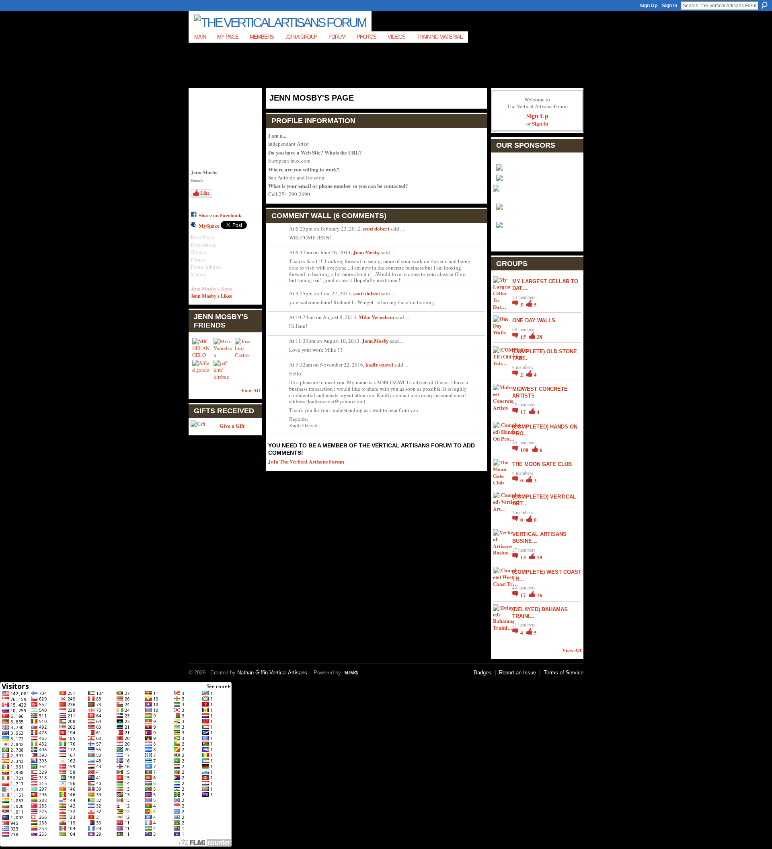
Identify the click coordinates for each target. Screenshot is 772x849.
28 (539, 336)
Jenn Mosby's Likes (211, 295)
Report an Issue (517, 673)
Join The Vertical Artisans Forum (306, 461)
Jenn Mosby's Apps (211, 288)
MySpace (209, 225)
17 (523, 412)
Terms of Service (563, 673)
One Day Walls (533, 320)
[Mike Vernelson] (223, 347)
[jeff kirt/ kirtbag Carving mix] (223, 369)
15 (523, 336)
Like (204, 193)
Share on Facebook (220, 215)
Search (764, 5)
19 (539, 557)
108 (525, 449)
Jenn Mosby (366, 252)
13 (523, 557)
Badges (482, 673)
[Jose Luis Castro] (244, 347)
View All (250, 390)
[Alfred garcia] (201, 369)
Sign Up (648, 5)
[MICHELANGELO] (201, 347)
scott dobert (376, 228)
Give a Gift (232, 425)
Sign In (669, 5)
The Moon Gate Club (542, 464)
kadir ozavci (379, 364)
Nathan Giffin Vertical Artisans (272, 673)
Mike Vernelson (376, 317)
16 (539, 595)
